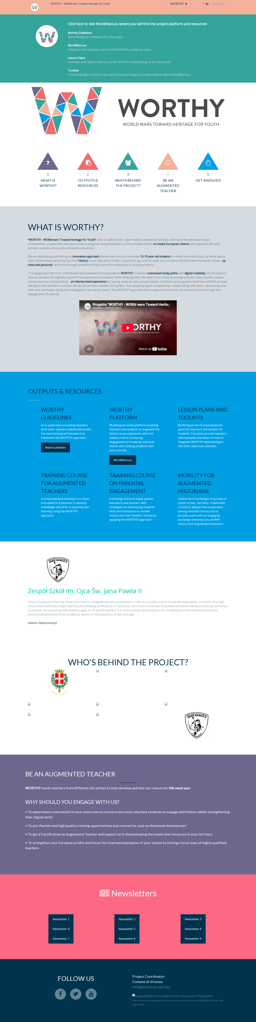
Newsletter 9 (193, 939)
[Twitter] (75, 994)
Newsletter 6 (193, 929)
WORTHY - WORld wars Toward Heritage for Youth (80, 3)
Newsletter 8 (127, 939)
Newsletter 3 (193, 919)
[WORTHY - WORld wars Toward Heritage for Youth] (35, 7)
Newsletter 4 (61, 929)
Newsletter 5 (127, 929)
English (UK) (217, 4)
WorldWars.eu (123, 460)
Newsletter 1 (61, 919)
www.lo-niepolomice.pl (42, 623)
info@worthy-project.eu (151, 987)
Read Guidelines (55, 447)
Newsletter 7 (61, 939)
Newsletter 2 (127, 919)
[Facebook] (60, 994)
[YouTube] (91, 994)
